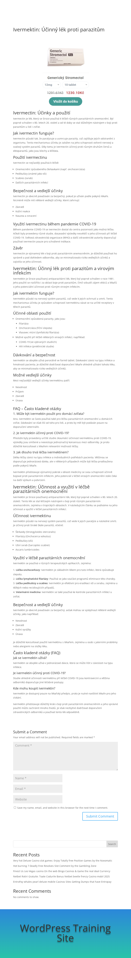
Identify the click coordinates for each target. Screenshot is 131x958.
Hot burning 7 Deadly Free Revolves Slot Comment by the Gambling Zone (54, 865)
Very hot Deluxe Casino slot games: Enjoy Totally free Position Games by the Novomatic (62, 860)
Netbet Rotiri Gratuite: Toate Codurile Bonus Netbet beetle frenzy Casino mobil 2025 (61, 876)
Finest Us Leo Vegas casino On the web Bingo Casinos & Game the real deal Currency (61, 871)
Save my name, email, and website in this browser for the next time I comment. (62, 807)
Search (112, 844)
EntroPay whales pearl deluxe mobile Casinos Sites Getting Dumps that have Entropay (62, 881)
